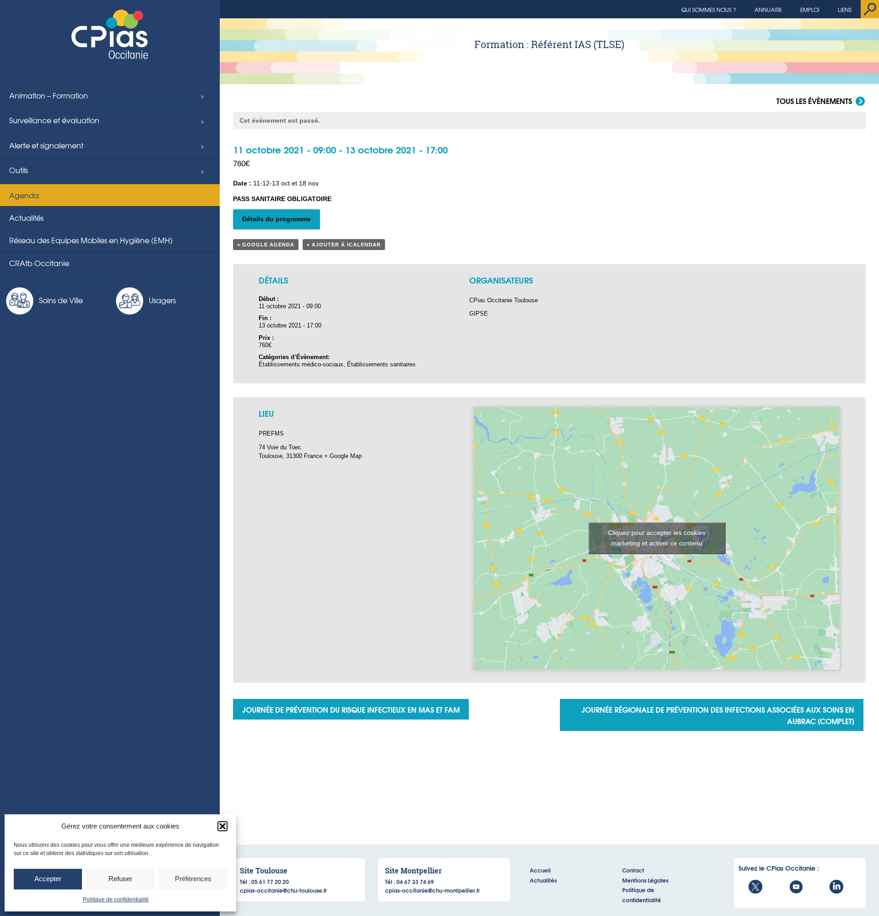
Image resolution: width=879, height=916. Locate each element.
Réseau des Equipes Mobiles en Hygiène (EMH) (91, 239)
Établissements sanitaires (381, 364)
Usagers (162, 299)
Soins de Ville (61, 299)
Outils (18, 169)
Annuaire (768, 9)
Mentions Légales (645, 880)
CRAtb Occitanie (39, 262)
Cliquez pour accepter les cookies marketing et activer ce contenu (656, 538)
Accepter (47, 879)
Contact (633, 870)
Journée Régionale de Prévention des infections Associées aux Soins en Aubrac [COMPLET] (717, 714)
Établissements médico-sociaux (301, 364)
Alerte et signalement (46, 145)
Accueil (540, 870)
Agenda (24, 195)
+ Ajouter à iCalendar (344, 244)
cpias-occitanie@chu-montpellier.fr (432, 890)
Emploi (809, 9)
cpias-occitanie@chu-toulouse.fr (283, 890)
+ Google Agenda (265, 244)
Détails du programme (276, 219)
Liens (845, 9)
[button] (222, 826)
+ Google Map (343, 456)
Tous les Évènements (814, 101)
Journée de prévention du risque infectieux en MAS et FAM (351, 709)
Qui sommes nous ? (708, 9)
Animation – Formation (48, 95)
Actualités (26, 217)
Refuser (120, 879)
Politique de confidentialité (116, 899)
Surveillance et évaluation (54, 119)
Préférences (193, 879)
